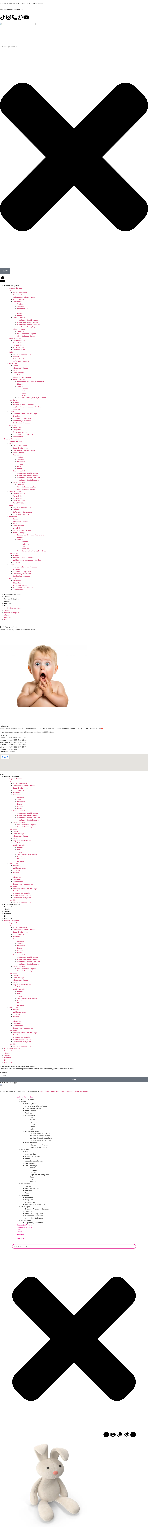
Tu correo (3, 1072)
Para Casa (13, 829)
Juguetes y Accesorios (22, 354)
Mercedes (21, 802)
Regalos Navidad (15, 288)
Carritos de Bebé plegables (28, 327)
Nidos (15, 370)
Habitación (13, 363)
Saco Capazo (18, 299)
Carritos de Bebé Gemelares (28, 325)
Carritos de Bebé (19, 318)
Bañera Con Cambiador (22, 359)
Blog (5, 606)
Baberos (16, 409)
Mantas (20, 384)
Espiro (19, 313)
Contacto (8, 918)
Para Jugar (13, 886)
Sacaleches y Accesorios (23, 434)
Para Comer (13, 400)
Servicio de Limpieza (12, 907)
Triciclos (20, 331)
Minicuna (25, 391)
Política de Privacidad (64, 1091)
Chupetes (17, 430)
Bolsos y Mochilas (20, 293)
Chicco (20, 311)
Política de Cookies (81, 1091)
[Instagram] (8, 17)
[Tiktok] (2, 17)
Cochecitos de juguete (22, 898)
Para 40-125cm (19, 343)
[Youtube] (26, 17)
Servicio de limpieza (11, 599)
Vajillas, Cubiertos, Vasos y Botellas (27, 407)
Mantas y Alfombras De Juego (25, 414)
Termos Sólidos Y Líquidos (23, 405)
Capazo (25, 389)
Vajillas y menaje (19, 868)
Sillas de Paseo (19, 329)
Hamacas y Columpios (22, 421)
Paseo (11, 290)
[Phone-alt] (14, 17)
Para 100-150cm (19, 350)
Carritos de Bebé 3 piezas (27, 322)
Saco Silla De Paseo (20, 295)
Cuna (24, 393)
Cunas (15, 366)
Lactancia (12, 425)
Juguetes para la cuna (22, 841)
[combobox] (74, 46)
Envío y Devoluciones (47, 1091)
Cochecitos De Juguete (22, 423)
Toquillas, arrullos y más (27, 854)
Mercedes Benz (23, 309)
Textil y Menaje (18, 379)
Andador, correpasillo (21, 893)
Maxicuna (25, 395)
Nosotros (7, 603)
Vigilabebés (17, 375)
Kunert (20, 315)
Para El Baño (14, 900)
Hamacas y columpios (22, 895)
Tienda (7, 597)
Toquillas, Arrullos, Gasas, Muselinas (31, 398)
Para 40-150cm (19, 345)
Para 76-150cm (19, 347)
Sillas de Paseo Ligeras (26, 336)
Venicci (20, 304)
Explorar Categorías (11, 286)
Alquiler (7, 601)
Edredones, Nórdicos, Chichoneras (31, 382)
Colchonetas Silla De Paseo (24, 297)
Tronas (16, 402)
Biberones (17, 427)
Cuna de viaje (18, 834)
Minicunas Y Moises (20, 368)
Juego (11, 411)
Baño (11, 352)
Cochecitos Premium (12, 594)
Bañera (16, 357)
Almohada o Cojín (20, 432)
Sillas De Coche (15, 338)
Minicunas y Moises (20, 836)
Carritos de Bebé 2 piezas (27, 320)
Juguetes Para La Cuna (22, 377)
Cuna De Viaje (18, 373)
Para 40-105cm (19, 341)
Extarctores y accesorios (23, 884)
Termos (16, 873)
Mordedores (18, 437)
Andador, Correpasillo (22, 418)
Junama (20, 306)
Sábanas (20, 386)
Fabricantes (17, 302)
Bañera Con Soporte (21, 361)
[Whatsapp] (20, 17)
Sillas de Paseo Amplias (26, 334)
